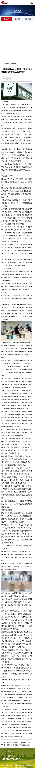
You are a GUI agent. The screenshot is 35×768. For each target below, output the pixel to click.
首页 (2, 63)
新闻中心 (7, 63)
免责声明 (27, 765)
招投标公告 (28, 19)
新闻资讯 (6, 19)
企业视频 (17, 19)
